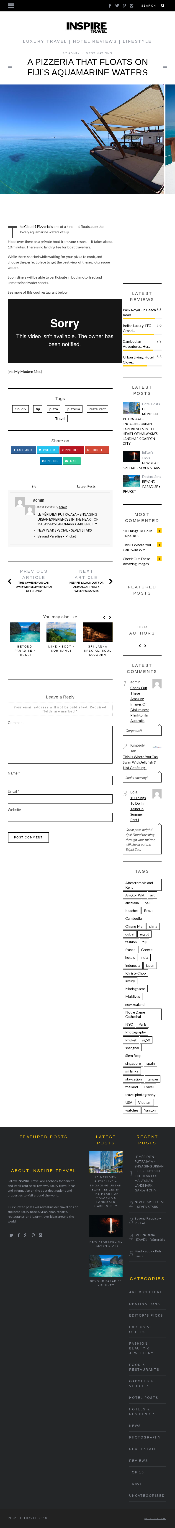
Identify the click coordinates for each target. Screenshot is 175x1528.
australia (132, 903)
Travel (60, 418)
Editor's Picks (146, 1315)
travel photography (140, 1094)
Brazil (148, 910)
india (144, 957)
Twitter (48, 449)
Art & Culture (145, 1292)
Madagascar (135, 988)
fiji (38, 409)
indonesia (132, 965)
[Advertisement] (149, 252)
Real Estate (143, 1449)
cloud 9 (20, 409)
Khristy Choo (135, 973)
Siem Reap (133, 1055)
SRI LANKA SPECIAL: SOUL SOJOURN (97, 650)
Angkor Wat (134, 895)
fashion (131, 942)
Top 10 (136, 1472)
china (153, 926)
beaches (131, 910)
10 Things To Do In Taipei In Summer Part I (138, 809)
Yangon (150, 1110)
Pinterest (72, 449)
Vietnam (144, 1102)
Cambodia (133, 918)
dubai (129, 934)
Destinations (99, 53)
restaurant (98, 409)
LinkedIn (52, 460)
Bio (34, 486)
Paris (143, 1024)
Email (72, 460)
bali (147, 903)
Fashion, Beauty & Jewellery (141, 1348)
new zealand (134, 1004)
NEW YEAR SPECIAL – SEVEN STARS (65, 530)
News (135, 1426)
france (130, 949)
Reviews (138, 1460)
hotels (130, 957)
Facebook (24, 449)
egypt (144, 934)
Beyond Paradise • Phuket (57, 536)
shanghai (132, 1048)
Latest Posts (86, 486)
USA (128, 1102)
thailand (131, 1087)
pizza (53, 409)
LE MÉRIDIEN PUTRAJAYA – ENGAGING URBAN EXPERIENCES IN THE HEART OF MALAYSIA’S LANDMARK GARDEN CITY (68, 519)
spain (151, 1063)
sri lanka (131, 1071)
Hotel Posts (151, 404)
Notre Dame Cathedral (135, 1014)
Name (14, 773)
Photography (135, 1032)
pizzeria (73, 409)
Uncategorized (147, 1495)
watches (131, 1110)
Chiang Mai (134, 926)
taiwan (152, 1079)
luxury (130, 981)
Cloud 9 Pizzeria (37, 226)
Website (14, 810)
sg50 (146, 1040)
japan (150, 965)
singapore (133, 1063)
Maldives (132, 996)
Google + (98, 449)
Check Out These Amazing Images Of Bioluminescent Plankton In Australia (139, 704)
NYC (129, 1024)
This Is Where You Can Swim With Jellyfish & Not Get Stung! (34, 581)
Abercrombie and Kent (139, 884)
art (152, 895)
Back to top (153, 1518)
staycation (133, 1079)
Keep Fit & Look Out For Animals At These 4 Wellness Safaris (86, 581)
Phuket (130, 1040)
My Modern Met (27, 371)
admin (63, 507)
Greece (146, 949)
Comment (15, 723)
